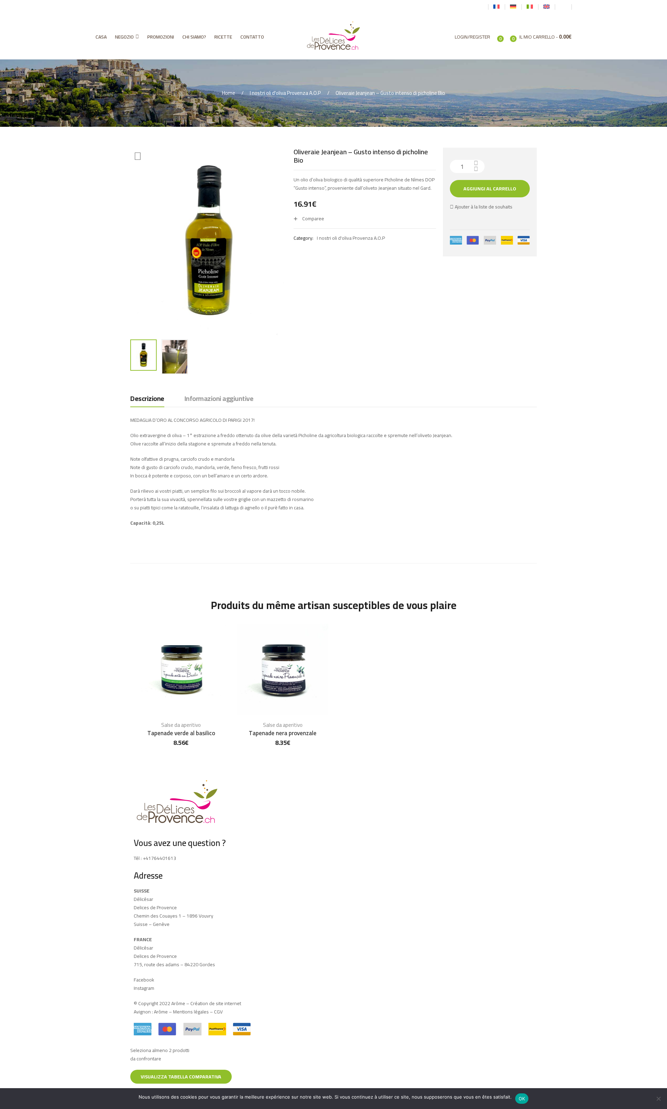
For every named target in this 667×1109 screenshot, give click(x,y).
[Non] (658, 1098)
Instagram (144, 988)
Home (228, 93)
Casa (101, 36)
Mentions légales (191, 1011)
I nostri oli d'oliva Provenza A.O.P (285, 93)
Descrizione (147, 399)
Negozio (124, 36)
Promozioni (160, 36)
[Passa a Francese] (496, 7)
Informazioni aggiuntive (219, 399)
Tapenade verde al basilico (181, 733)
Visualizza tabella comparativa (181, 1076)
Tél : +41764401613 (155, 858)
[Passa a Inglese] (546, 7)
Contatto (252, 36)
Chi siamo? (194, 36)
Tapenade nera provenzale (282, 733)
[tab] (147, 400)
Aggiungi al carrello (489, 188)
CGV (218, 1011)
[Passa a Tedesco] (513, 7)
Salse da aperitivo (181, 725)
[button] (138, 156)
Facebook (144, 979)
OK (522, 1098)
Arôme (160, 1011)
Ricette (223, 36)
